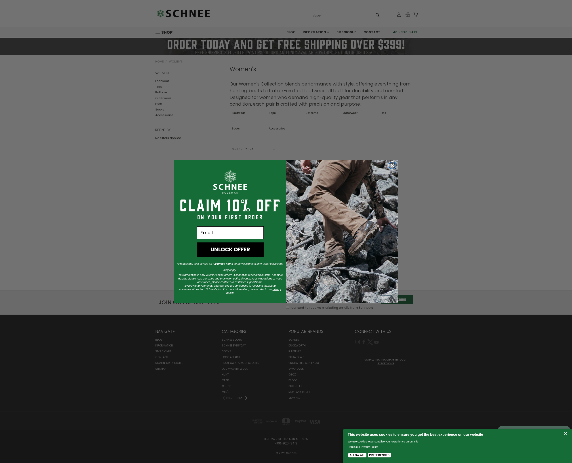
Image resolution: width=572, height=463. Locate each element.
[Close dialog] (392, 165)
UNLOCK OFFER (230, 249)
